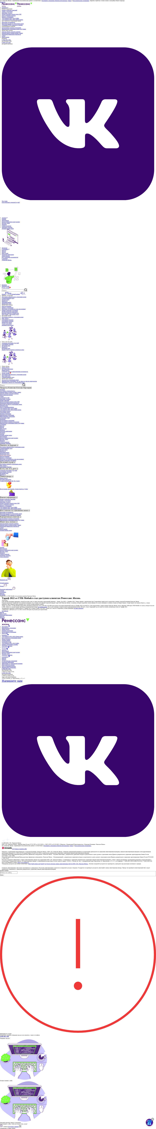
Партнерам (4, 248)
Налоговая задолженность (8, 22)
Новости (4, 250)
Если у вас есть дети (8, 469)
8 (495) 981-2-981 (6, 39)
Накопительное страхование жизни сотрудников (14, 29)
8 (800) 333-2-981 (6, 42)
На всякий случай (7, 462)
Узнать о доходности (7, 11)
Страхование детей (5, 417)
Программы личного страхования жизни (5, 411)
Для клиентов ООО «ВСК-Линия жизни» (12, 19)
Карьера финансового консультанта (11, 221)
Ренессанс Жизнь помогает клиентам (11, 31)
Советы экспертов (6, 226)
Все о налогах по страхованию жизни (14, 510)
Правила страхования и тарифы (10, 644)
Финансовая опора (6, 303)
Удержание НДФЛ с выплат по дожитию (12, 25)
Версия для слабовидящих (9, 850)
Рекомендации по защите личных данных (12, 33)
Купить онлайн (5, 287)
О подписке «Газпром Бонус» (7, 391)
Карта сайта (5, 633)
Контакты (4, 284)
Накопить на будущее (8, 445)
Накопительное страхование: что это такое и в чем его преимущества (19, 381)
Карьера (4, 659)
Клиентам (4, 7)
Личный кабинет (4, 583)
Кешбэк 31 (4, 347)
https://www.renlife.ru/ (23, 862)
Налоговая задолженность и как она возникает (14, 309)
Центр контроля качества (6, 395)
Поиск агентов (5, 37)
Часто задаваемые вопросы (9, 15)
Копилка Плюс (5, 299)
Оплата (2, 586)
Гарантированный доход (8, 298)
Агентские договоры (7, 227)
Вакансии (4, 224)
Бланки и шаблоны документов (10, 310)
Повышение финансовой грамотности (11, 34)
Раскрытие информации (8, 254)
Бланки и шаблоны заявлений (9, 10)
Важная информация (8, 497)
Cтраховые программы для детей (10, 343)
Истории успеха (6, 223)
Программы (5, 626)
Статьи (3, 35)
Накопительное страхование (7, 415)
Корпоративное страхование (7, 420)
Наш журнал (5, 253)
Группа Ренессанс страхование (9, 661)
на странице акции (42, 607)
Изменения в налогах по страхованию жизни (13, 382)
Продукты (3, 388)
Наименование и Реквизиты (9, 667)
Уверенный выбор (6, 302)
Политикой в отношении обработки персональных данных (56, 0)
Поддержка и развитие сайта (19, 849)
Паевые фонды (5, 367)
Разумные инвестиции (7, 369)
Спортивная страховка (7, 319)
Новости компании (6, 306)
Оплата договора (6, 639)
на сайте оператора (78, 608)
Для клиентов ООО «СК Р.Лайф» (10, 18)
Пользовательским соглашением (81, 0)
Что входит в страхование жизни (10, 380)
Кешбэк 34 (4, 301)
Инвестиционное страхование (7, 416)
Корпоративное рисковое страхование (11, 27)
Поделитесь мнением (13, 1126)
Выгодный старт (6, 376)
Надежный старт (6, 345)
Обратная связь (4, 405)
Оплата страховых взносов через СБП (11, 14)
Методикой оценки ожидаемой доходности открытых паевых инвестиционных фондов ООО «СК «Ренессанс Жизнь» (58, 863)
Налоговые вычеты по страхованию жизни (13, 23)
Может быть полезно (5, 455)
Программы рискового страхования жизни (12, 317)
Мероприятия (5, 220)
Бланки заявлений (4, 400)
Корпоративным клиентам (10, 517)
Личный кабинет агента (6, 435)
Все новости (5, 611)
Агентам (4, 217)
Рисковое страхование (5, 413)
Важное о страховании (7, 17)
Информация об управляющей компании (12, 663)
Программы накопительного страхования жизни (14, 297)
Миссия (4, 252)
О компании (5, 249)
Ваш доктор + (5, 318)
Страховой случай (4, 397)
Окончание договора (7, 13)
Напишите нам (5, 286)
